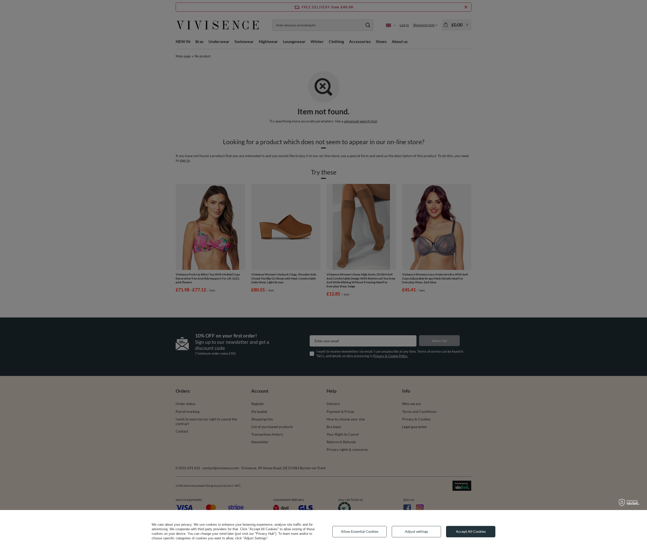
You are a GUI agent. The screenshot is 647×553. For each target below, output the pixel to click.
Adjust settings (416, 531)
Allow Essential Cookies (359, 531)
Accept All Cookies (471, 531)
